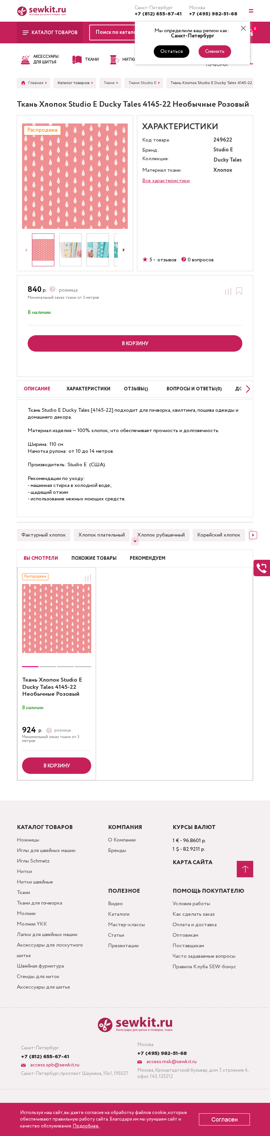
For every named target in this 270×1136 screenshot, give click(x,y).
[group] (56, 618)
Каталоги (118, 914)
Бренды (117, 850)
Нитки (24, 871)
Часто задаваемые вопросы (204, 956)
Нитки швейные (35, 882)
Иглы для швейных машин (46, 850)
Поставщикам (188, 946)
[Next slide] (124, 249)
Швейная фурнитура (40, 966)
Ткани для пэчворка (39, 903)
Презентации (123, 946)
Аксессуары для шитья (43, 987)
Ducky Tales (227, 160)
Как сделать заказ (194, 914)
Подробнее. (86, 1126)
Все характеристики (166, 181)
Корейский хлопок (218, 535)
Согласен (224, 1119)
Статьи (116, 935)
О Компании (122, 840)
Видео (115, 903)
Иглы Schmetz (33, 861)
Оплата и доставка (195, 924)
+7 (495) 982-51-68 (213, 14)
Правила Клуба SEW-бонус (204, 967)
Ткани (23, 892)
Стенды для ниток (38, 976)
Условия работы (191, 903)
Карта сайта (192, 863)
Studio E (223, 150)
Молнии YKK (32, 924)
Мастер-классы (126, 924)
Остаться (171, 51)
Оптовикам (185, 935)
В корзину (56, 766)
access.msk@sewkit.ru (171, 1061)
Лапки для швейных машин (47, 934)
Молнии (26, 913)
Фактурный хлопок (43, 535)
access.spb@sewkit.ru (54, 1064)
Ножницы (28, 840)
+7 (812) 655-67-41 (158, 14)
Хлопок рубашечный (161, 535)
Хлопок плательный (101, 535)
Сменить (215, 51)
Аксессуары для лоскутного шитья (50, 950)
